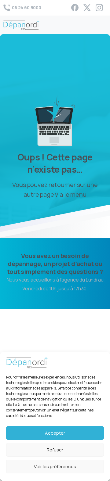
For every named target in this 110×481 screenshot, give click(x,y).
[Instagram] (99, 7)
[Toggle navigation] (101, 25)
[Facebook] (75, 7)
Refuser (55, 450)
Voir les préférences (55, 466)
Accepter (55, 433)
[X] (87, 7)
